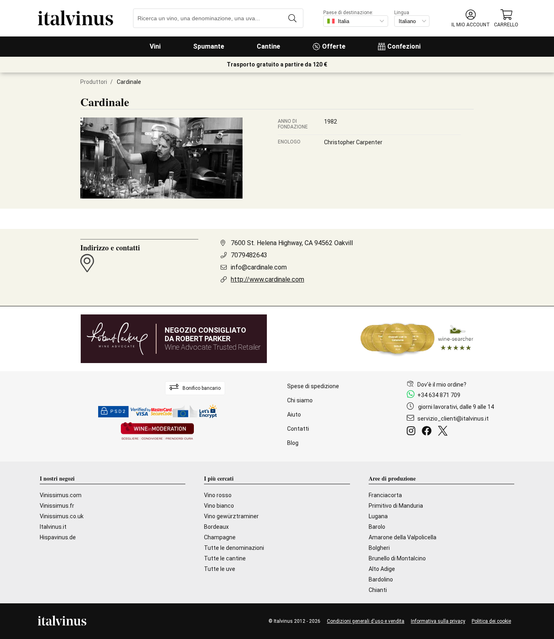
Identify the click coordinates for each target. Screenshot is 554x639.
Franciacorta (385, 495)
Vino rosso (218, 495)
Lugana (378, 516)
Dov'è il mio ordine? (441, 384)
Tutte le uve (219, 569)
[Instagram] (413, 432)
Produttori (93, 82)
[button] (470, 18)
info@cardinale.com (259, 267)
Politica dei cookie (491, 621)
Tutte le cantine (225, 558)
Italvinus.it (53, 527)
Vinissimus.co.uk (62, 516)
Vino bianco (219, 505)
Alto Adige (382, 569)
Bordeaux (216, 527)
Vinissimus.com (61, 495)
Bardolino (381, 579)
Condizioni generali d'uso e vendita (365, 621)
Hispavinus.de (58, 537)
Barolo (377, 527)
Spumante (208, 46)
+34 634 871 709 (438, 395)
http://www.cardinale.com (267, 279)
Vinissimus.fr (57, 505)
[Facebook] (428, 432)
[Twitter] (444, 432)
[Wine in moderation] (157, 431)
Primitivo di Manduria (396, 505)
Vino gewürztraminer (231, 516)
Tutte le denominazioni (234, 548)
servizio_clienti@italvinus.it (453, 418)
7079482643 (249, 255)
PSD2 (118, 411)
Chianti (378, 590)
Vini (155, 46)
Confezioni (404, 46)
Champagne (220, 537)
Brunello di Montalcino (397, 558)
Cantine (268, 46)
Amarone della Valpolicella (402, 537)
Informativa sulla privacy (438, 621)
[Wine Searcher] (417, 338)
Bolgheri (379, 548)
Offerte (334, 46)
